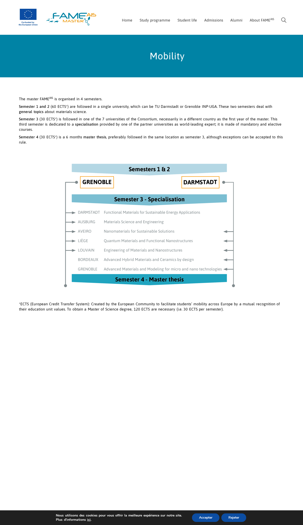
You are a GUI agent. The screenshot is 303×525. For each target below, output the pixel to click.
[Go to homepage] (58, 17)
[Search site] (283, 21)
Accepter (205, 517)
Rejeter (233, 517)
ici (89, 520)
